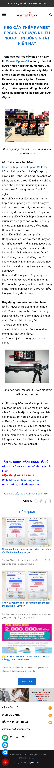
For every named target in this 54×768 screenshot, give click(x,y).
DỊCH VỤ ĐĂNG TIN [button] (13, 714)
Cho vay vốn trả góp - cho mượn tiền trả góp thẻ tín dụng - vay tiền (26, 604)
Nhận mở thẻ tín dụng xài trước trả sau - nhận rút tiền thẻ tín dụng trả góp (26, 550)
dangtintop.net (33, 762)
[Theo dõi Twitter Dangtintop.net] (10, 736)
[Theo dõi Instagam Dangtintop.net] (17, 736)
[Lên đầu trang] (47, 761)
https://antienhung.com (24, 480)
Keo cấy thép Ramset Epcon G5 (21, 167)
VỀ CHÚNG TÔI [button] (10, 707)
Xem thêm (27, 681)
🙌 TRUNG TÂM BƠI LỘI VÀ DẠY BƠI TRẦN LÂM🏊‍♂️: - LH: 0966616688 (25, 658)
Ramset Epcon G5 (17, 61)
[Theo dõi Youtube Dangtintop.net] (23, 736)
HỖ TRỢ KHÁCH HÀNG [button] (15, 722)
